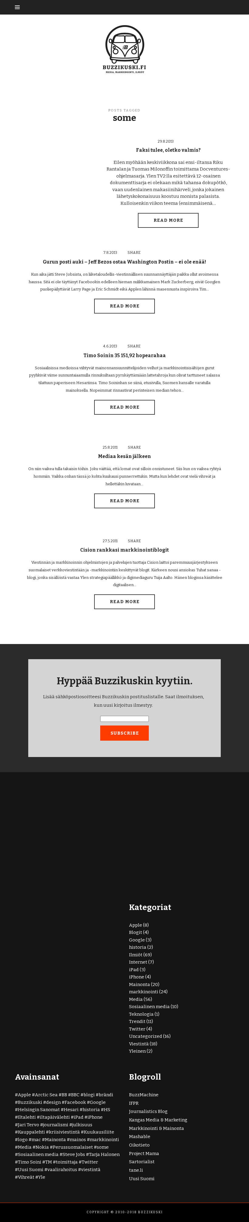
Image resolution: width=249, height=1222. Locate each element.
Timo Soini (29, 1162)
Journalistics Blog (148, 1111)
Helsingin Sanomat (39, 1109)
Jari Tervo (28, 1125)
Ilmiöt (135, 955)
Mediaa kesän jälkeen (124, 456)
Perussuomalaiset (73, 1147)
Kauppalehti (31, 1132)
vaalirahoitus (62, 1169)
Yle (41, 1177)
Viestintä (139, 1044)
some (103, 1147)
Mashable (139, 1136)
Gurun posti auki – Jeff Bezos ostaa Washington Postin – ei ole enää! (124, 262)
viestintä (91, 1169)
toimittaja (67, 1162)
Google (137, 940)
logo (23, 1139)
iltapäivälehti (55, 1117)
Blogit (135, 932)
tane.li (136, 1170)
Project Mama (144, 1153)
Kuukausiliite (99, 1132)
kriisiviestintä (64, 1132)
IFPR (133, 1103)
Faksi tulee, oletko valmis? (168, 150)
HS (107, 1109)
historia (137, 947)
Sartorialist (142, 1161)
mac (36, 1139)
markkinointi (143, 992)
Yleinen (137, 1051)
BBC (75, 1095)
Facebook (75, 1102)
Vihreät (26, 1177)
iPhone (136, 977)
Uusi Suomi (30, 1169)
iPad (134, 969)
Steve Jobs (74, 1154)
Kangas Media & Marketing (158, 1120)
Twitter (137, 1029)
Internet (138, 962)
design (53, 1102)
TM (48, 1162)
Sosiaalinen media (149, 1006)
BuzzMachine (144, 1094)
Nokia (42, 1147)
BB (64, 1095)
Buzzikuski (30, 1102)
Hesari (71, 1109)
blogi (89, 1095)
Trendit (137, 1021)
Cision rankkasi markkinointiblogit (124, 550)
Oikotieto (139, 1145)
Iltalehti (27, 1117)
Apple (135, 925)
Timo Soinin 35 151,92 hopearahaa (125, 355)
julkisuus (82, 1125)
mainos (78, 1139)
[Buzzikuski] (124, 49)
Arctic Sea (46, 1095)
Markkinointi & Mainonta (156, 1128)
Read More (168, 220)
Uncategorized (145, 1036)
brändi (106, 1095)
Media (136, 999)
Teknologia (141, 1014)
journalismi (55, 1125)
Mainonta (139, 984)
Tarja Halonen (104, 1154)
